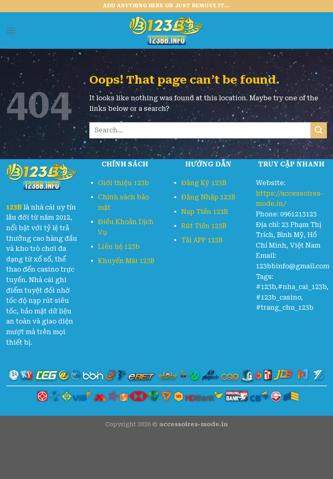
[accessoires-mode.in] (166, 30)
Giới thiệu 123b (123, 183)
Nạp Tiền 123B (204, 212)
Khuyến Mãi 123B (126, 261)
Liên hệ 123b (119, 246)
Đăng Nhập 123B (208, 197)
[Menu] (11, 30)
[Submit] (319, 130)
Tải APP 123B (202, 240)
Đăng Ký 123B (203, 183)
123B (14, 207)
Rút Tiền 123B (203, 226)
